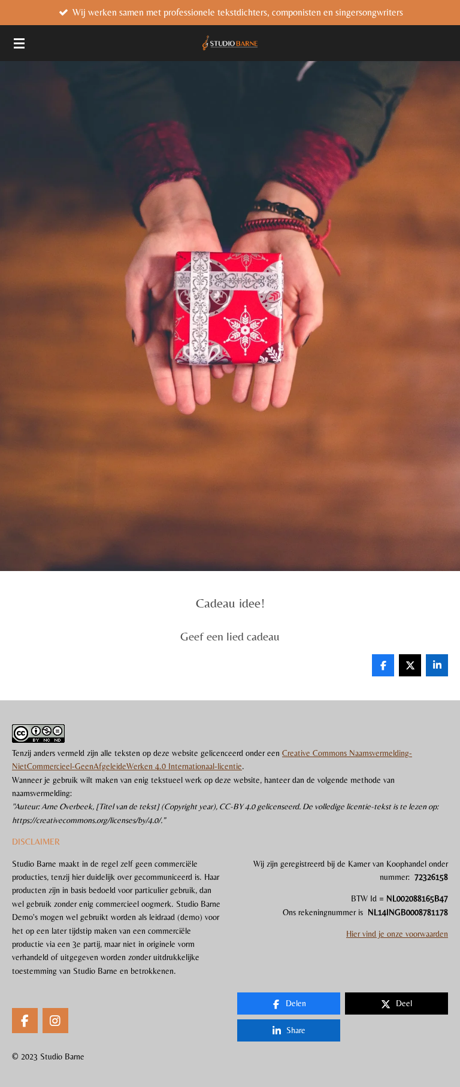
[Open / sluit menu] (19, 43)
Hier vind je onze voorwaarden (397, 934)
